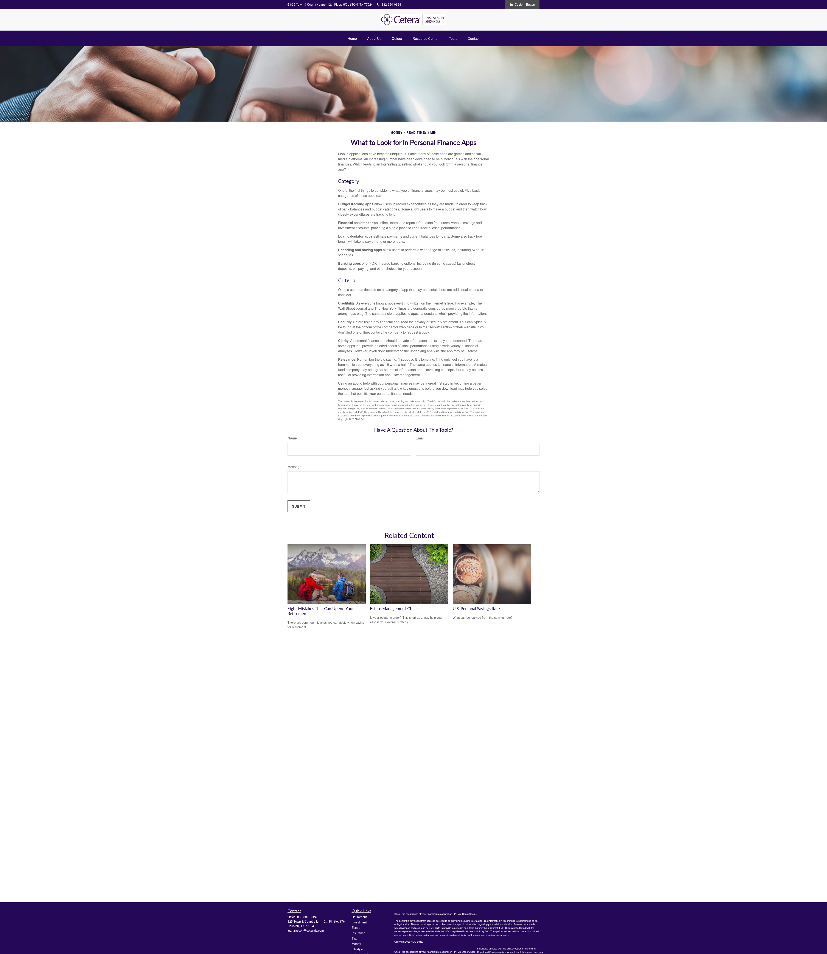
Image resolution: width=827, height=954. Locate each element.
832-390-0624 (391, 4)
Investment (359, 922)
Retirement (359, 917)
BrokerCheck (469, 913)
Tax (354, 938)
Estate (356, 927)
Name (292, 438)
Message (295, 466)
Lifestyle (357, 949)
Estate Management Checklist (397, 609)
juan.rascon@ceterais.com (306, 930)
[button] (352, 38)
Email (420, 438)
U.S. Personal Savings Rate (476, 609)
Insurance (358, 933)
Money (356, 944)
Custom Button (525, 4)
